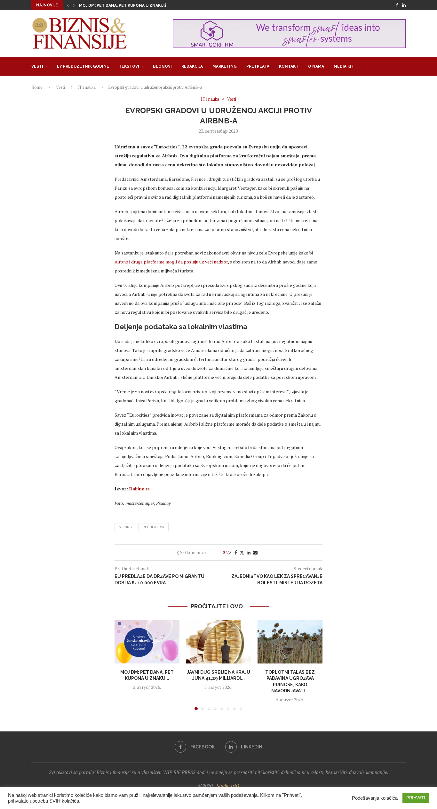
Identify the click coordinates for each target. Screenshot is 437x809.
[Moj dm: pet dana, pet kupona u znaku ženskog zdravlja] (147, 642)
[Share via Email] (255, 552)
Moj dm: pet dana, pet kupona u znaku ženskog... (133, 5)
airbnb (125, 527)
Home (37, 87)
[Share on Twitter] (242, 552)
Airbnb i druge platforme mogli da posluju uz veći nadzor (171, 262)
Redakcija (192, 66)
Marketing (224, 66)
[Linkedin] (404, 5)
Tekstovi (129, 66)
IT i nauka (86, 87)
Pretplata (257, 66)
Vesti (37, 66)
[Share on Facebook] (235, 552)
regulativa (153, 527)
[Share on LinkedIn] (248, 552)
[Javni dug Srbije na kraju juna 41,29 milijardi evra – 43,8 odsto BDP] (218, 642)
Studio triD (228, 785)
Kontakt (288, 66)
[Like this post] (228, 552)
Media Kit (344, 66)
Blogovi (162, 66)
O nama (316, 66)
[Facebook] (397, 5)
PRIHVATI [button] (415, 798)
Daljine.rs (139, 489)
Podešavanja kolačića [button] (375, 798)
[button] (67, 5)
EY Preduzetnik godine (83, 66)
